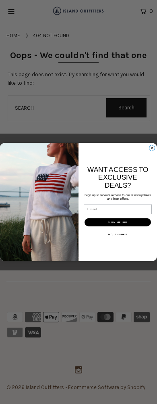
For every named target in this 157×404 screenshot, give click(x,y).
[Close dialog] (152, 148)
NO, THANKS (117, 234)
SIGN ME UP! (118, 222)
